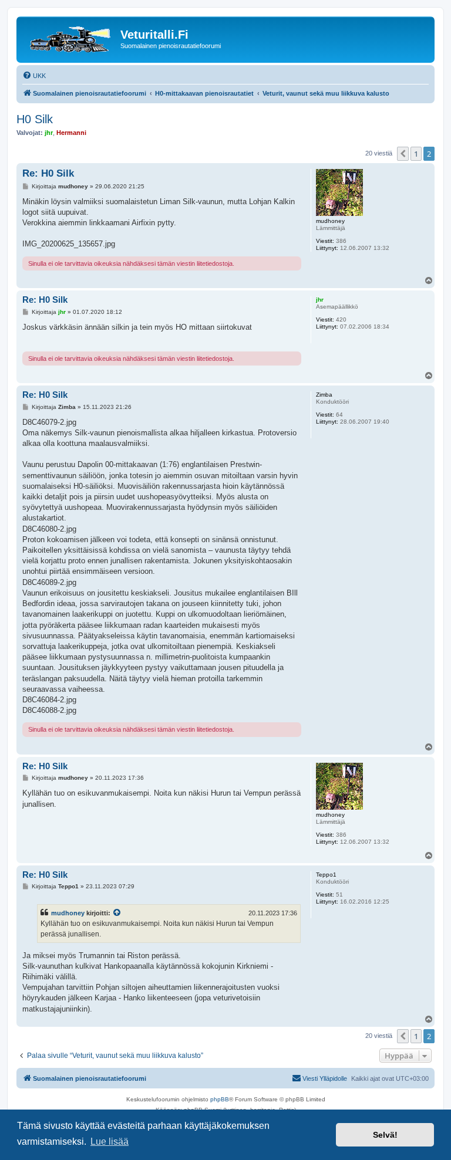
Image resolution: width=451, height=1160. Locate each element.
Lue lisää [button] (109, 1142)
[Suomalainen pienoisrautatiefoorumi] (69, 38)
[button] (403, 154)
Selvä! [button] (385, 1134)
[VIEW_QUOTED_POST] (117, 913)
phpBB (219, 1099)
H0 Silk (34, 119)
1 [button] (416, 153)
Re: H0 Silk (48, 173)
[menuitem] (34, 76)
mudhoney (68, 912)
